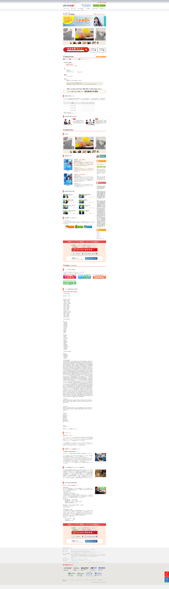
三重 (92, 555)
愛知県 (82, 555)
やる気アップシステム (80, 553)
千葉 (100, 554)
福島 (84, 554)
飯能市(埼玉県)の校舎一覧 (100, 238)
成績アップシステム (86, 553)
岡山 (76, 556)
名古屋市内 (85, 555)
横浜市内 (95, 554)
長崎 (89, 556)
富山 (77, 555)
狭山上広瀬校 (99, 235)
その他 (90, 554)
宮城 (81, 554)
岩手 (78, 554)
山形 (82, 554)
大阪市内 (97, 555)
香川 (82, 556)
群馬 (71, 555)
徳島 (80, 556)
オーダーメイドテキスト (92, 553)
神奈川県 (93, 554)
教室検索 (88, 9)
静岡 (91, 555)
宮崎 (92, 556)
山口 (79, 556)
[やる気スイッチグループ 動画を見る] (102, 2)
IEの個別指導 (81, 9)
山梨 (76, 555)
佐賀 (88, 556)
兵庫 (101, 555)
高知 (83, 556)
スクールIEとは (67, 9)
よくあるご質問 (96, 9)
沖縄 (96, 556)
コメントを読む (76, 202)
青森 (77, 554)
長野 (74, 555)
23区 (88, 554)
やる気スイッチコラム (74, 557)
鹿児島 (94, 556)
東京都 (86, 554)
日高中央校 (98, 233)
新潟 (73, 555)
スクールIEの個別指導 (74, 553)
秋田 (79, 554)
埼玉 (101, 554)
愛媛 (85, 556)
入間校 (98, 234)
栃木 (104, 554)
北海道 (75, 554)
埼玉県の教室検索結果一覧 (74, 10)
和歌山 (73, 556)
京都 (103, 555)
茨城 (103, 554)
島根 (75, 556)
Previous (64, 34)
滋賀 (104, 555)
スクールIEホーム (65, 10)
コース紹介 (74, 9)
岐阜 (89, 555)
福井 (80, 555)
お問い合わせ (103, 9)
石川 (79, 555)
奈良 (71, 556)
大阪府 (94, 555)
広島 (78, 556)
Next (105, 34)
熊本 (91, 556)
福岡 (86, 556)
